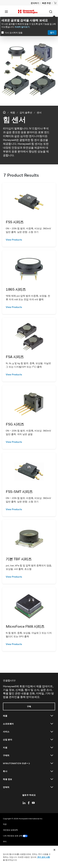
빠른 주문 (46, 3)
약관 (5, 824)
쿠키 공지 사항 (43, 857)
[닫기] (54, 850)
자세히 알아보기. (22, 27)
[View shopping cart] (55, 3)
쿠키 (5, 841)
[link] (29, 239)
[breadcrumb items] (4, 112)
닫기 (52, 32)
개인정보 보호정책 (10, 830)
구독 (29, 706)
